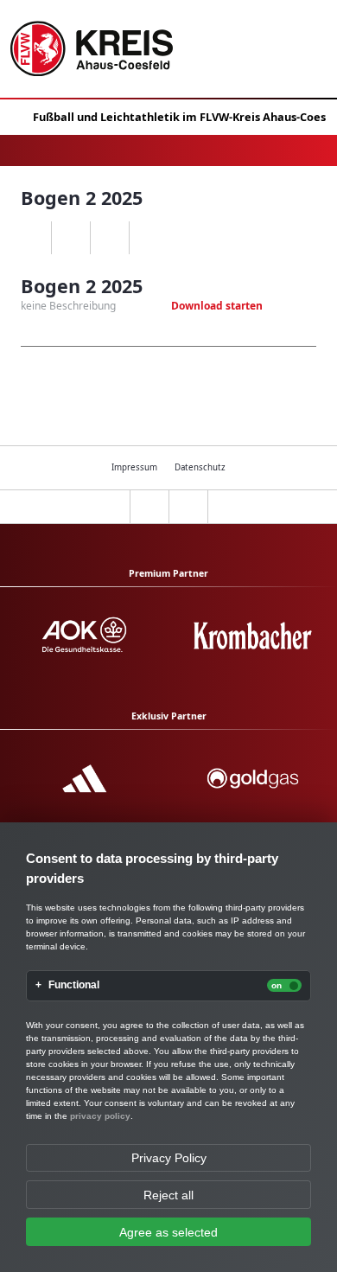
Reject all (168, 1195)
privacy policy (100, 1116)
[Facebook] (70, 237)
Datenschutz (200, 467)
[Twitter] (109, 237)
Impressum (134, 467)
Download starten (217, 305)
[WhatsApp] (31, 237)
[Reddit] (148, 237)
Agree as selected (168, 1232)
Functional (73, 985)
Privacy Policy (169, 1158)
